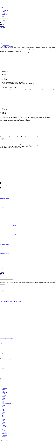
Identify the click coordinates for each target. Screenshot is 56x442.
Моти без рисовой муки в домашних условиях (5, 351)
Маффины (4, 412)
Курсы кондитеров (2, 7)
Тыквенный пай (4, 397)
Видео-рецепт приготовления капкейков (8, 46)
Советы (1, 343)
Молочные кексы (2, 207)
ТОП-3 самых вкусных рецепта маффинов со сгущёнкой (6, 338)
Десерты (2, 415)
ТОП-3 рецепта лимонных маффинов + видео (5, 244)
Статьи (2, 12)
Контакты (3, 16)
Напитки (3, 423)
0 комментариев (2, 26)
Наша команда (3, 376)
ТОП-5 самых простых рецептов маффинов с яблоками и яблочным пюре (8, 310)
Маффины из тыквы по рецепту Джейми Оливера (5, 262)
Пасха (3, 427)
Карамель (4, 391)
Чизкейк (4, 405)
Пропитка (4, 399)
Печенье (4, 396)
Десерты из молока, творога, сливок (7, 403)
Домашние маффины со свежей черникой (4, 253)
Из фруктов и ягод (5, 435)
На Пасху (4, 393)
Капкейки (4, 410)
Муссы (3, 420)
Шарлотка (4, 414)
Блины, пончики (5, 388)
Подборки (4, 398)
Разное (2, 431)
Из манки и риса (5, 434)
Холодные (4, 404)
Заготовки (4, 390)
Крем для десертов (2, 358)
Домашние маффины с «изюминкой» (4, 216)
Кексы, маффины (3, 20)
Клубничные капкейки (6, 45)
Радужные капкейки (4, 44)
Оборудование (4, 13)
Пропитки (4, 430)
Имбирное (4, 425)
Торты (3, 402)
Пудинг (4, 400)
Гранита (4, 421)
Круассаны (4, 411)
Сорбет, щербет (4, 422)
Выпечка (4, 11)
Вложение (1, 282)
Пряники (4, 413)
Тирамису (4, 419)
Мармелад (4, 417)
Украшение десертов (5, 14)
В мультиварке (4, 432)
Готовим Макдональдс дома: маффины (4, 198)
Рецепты (2, 8)
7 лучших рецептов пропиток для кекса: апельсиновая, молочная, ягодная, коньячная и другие (10, 301)
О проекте (3, 15)
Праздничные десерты (5, 10)
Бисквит (4, 387)
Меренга (4, 416)
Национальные (4, 394)
